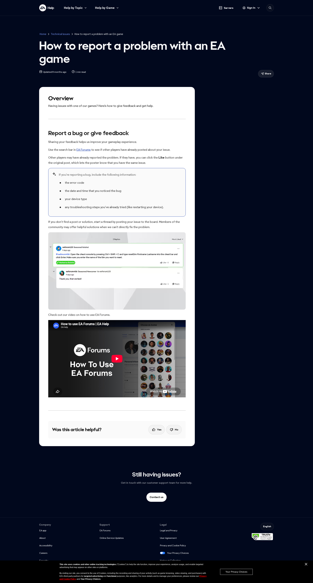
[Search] (270, 8)
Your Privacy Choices (178, 553)
